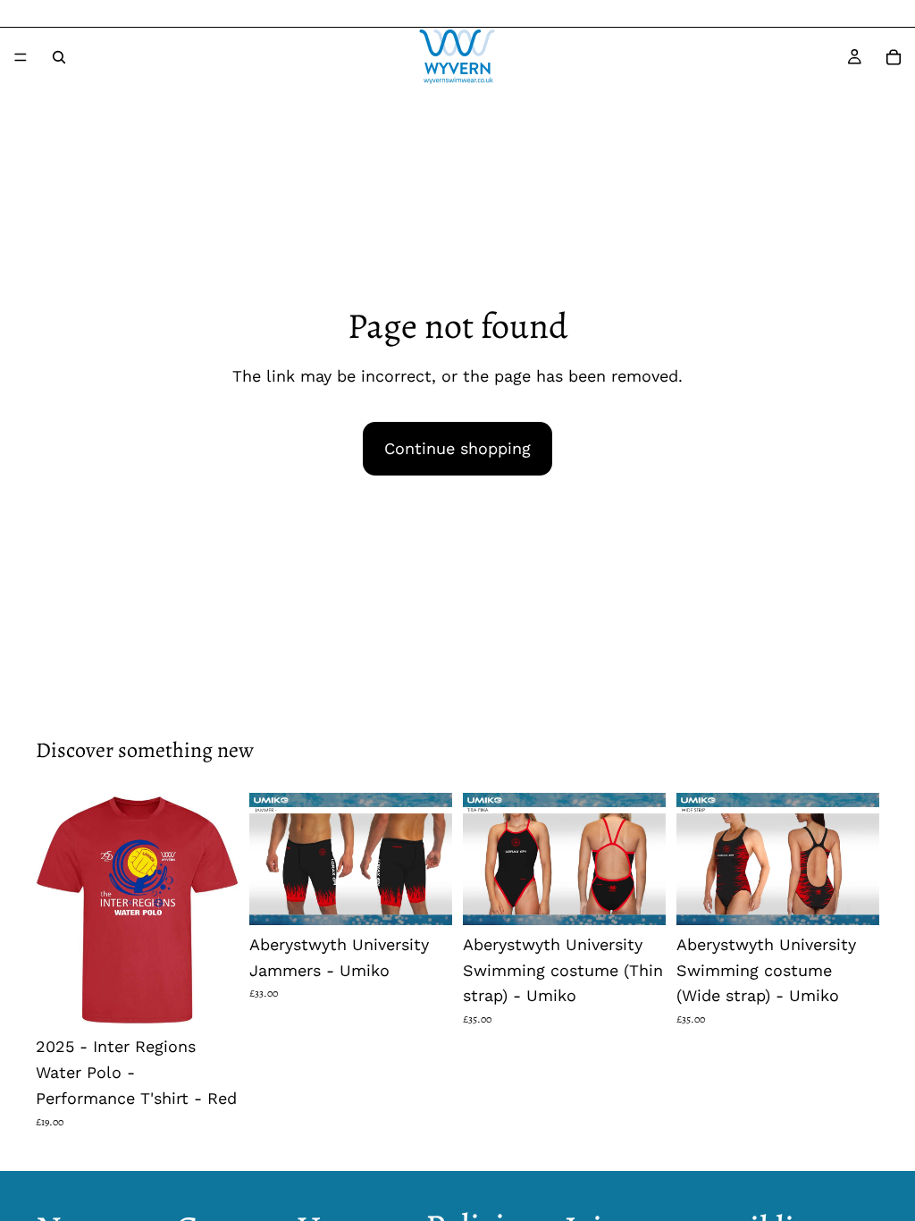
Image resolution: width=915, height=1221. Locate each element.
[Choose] (211, 1000)
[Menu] (20, 57)
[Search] (59, 57)
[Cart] (893, 57)
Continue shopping (457, 448)
